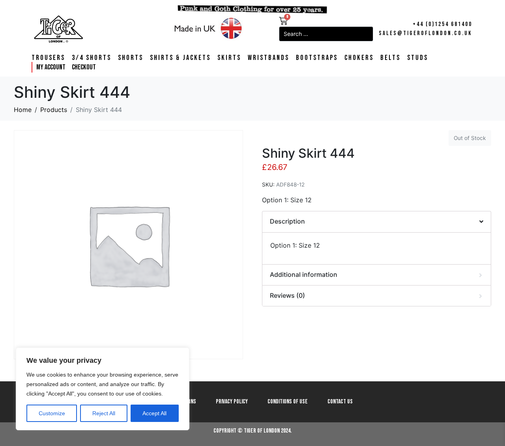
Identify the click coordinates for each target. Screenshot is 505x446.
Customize (52, 413)
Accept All (154, 413)
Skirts (229, 58)
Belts (390, 58)
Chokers (359, 58)
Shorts (130, 58)
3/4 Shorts (91, 58)
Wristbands (268, 58)
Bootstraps (317, 58)
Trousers (48, 58)
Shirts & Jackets (180, 58)
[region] (102, 388)
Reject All (103, 413)
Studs (417, 58)
